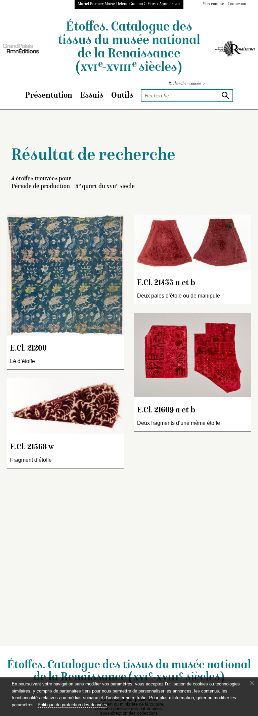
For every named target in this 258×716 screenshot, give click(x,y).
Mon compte (213, 4)
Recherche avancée (187, 84)
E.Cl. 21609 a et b (166, 410)
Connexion (237, 4)
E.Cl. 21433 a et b (166, 283)
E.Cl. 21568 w (32, 447)
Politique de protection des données (72, 704)
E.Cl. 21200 (28, 349)
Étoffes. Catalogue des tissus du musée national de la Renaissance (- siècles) (129, 48)
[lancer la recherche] (225, 95)
